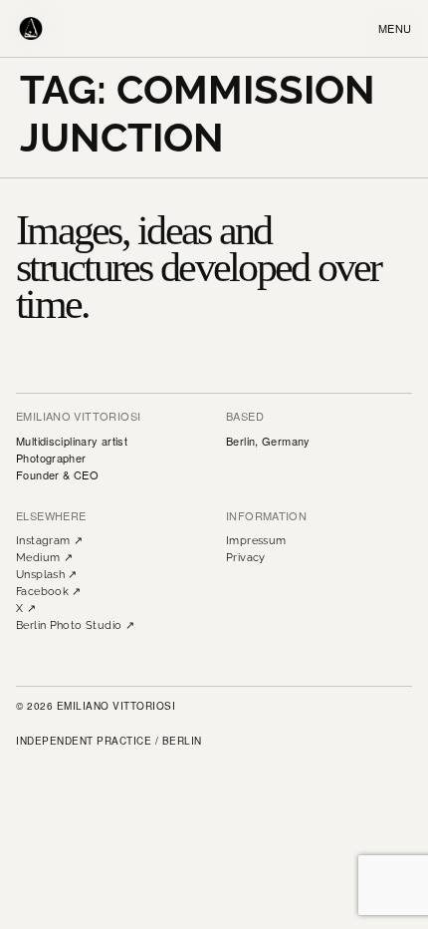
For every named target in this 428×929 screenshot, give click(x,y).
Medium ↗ (44, 557)
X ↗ (26, 608)
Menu (395, 28)
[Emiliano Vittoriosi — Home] (31, 29)
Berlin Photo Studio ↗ (75, 625)
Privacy (246, 557)
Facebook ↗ (49, 591)
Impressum (256, 540)
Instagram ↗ (49, 540)
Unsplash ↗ (47, 574)
